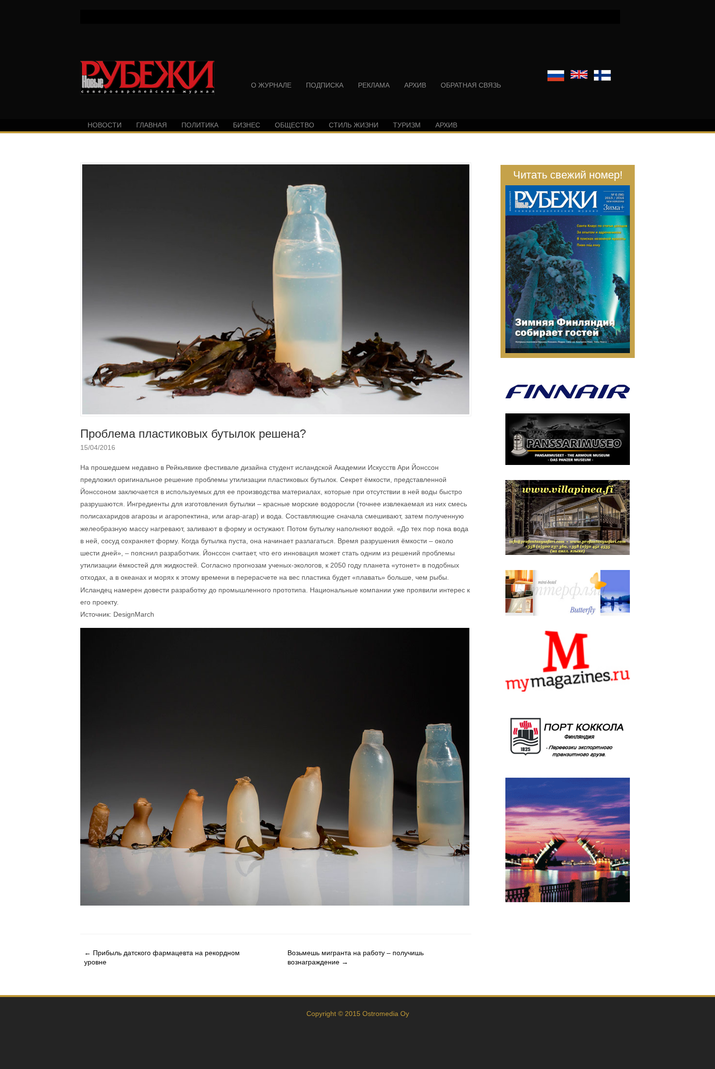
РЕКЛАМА (374, 85)
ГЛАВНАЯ (151, 125)
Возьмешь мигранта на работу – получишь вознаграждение (355, 957)
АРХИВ (415, 85)
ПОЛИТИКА (199, 125)
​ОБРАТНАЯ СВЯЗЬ (471, 85)
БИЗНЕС (246, 125)
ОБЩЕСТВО (294, 125)
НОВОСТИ (105, 125)
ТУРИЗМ (407, 125)
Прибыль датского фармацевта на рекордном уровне (162, 957)
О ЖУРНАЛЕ (271, 85)
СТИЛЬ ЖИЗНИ (353, 125)
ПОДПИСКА (324, 85)
